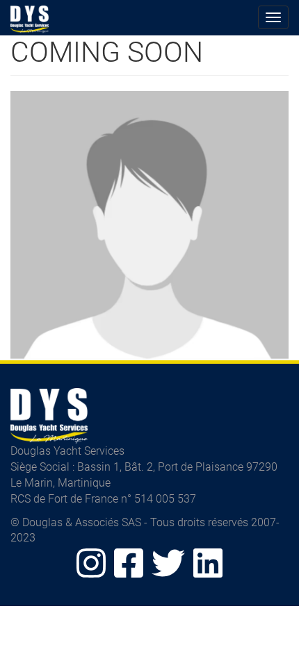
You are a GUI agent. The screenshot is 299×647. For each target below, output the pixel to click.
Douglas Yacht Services (29, 19)
